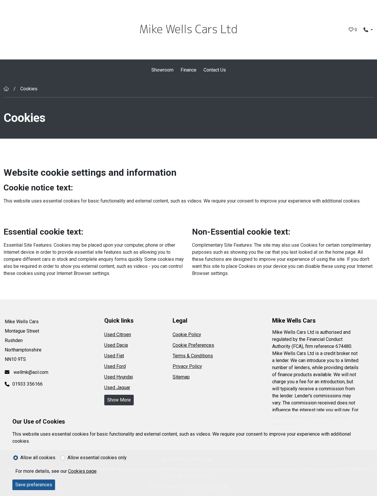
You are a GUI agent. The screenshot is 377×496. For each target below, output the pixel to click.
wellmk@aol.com (30, 372)
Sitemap (181, 377)
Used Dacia (116, 345)
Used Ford (115, 366)
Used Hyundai (118, 377)
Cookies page (82, 471)
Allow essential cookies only (97, 457)
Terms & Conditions (193, 356)
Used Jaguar (117, 387)
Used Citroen (117, 334)
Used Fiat (114, 356)
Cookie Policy (187, 334)
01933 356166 (27, 384)
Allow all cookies (37, 457)
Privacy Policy (187, 366)
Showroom (162, 70)
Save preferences (33, 484)
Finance (188, 70)
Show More (119, 400)
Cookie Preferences (193, 345)
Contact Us (215, 70)
